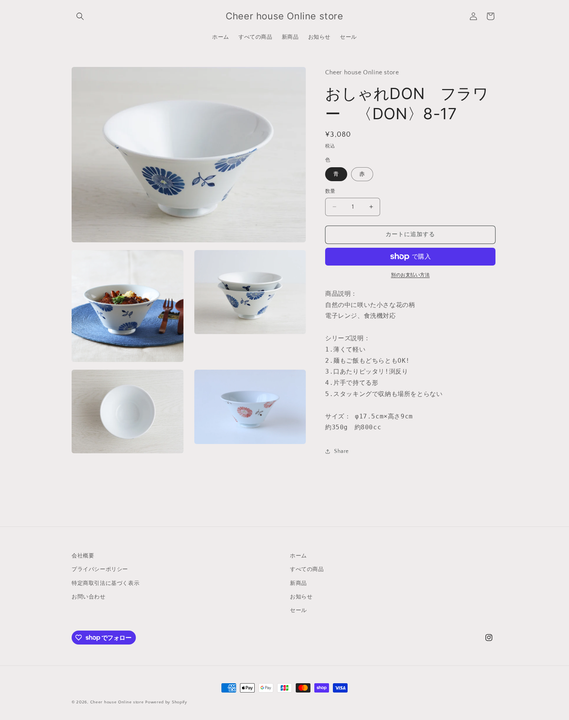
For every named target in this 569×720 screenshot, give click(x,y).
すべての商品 (307, 569)
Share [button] (341, 451)
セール (298, 610)
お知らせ (301, 596)
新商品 (298, 583)
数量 (330, 191)
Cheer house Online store (117, 702)
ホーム (298, 556)
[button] (80, 16)
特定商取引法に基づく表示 (105, 583)
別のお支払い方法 (410, 275)
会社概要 (83, 556)
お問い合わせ (89, 596)
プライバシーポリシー (100, 569)
